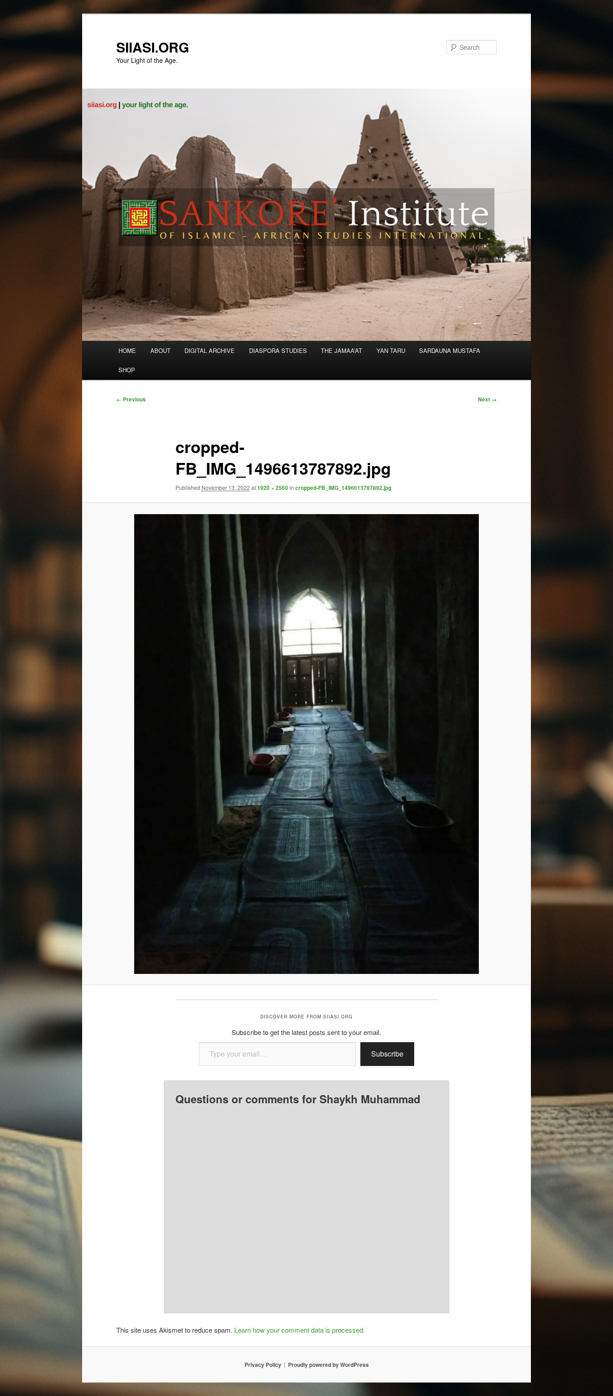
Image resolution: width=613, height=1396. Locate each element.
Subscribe (387, 1053)
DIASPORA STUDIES (278, 350)
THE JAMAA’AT (341, 350)
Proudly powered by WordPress (328, 1365)
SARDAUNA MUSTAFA (449, 350)
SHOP (126, 370)
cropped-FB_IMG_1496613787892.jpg (343, 488)
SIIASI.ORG (152, 47)
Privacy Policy (263, 1365)
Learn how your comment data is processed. (299, 1329)
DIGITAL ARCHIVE (209, 350)
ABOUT (160, 350)
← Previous (131, 399)
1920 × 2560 (272, 488)
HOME (127, 350)
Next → (487, 399)
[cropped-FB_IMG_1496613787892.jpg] (306, 744)
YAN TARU (391, 350)
